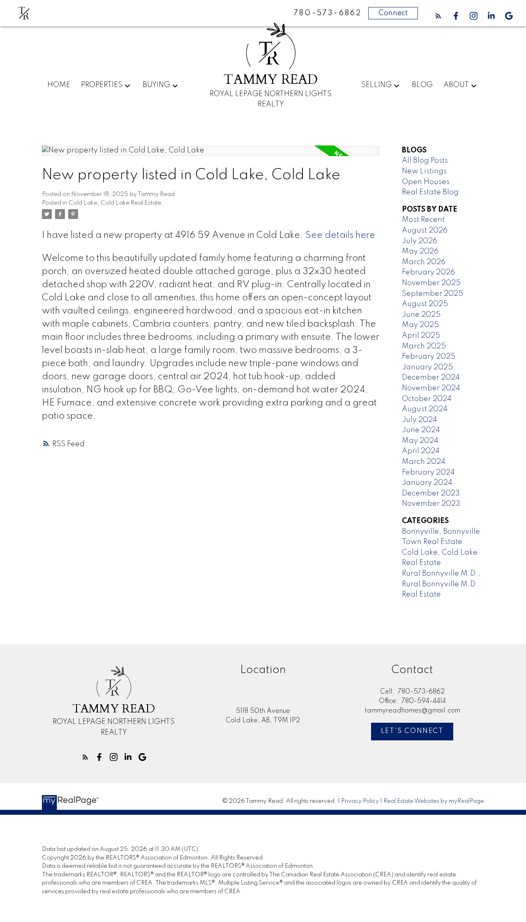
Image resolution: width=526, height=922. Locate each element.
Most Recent (423, 220)
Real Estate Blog (430, 192)
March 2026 (423, 262)
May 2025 (420, 325)
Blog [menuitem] (422, 85)
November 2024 (431, 388)
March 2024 (423, 462)
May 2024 (420, 441)
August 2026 (425, 230)
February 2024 (428, 472)
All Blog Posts (425, 160)
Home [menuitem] (58, 85)
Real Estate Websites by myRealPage (433, 801)
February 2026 (428, 272)
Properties (101, 85)
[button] (438, 16)
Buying (156, 85)
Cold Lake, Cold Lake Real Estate (115, 203)
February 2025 (428, 356)
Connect (393, 13)
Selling (376, 85)
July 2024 (419, 420)
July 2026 (419, 241)
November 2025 (431, 283)
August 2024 (425, 409)
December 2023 (431, 493)
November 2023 (431, 503)
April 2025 (421, 335)
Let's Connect (412, 731)
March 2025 (424, 346)
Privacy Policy (360, 801)
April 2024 (421, 451)
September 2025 (432, 293)
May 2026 (420, 251)
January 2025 (427, 367)
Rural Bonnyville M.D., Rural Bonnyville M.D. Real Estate (441, 584)
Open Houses (426, 182)
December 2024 (431, 377)
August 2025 (425, 304)
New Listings (424, 171)
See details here (340, 235)
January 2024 (427, 482)
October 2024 (427, 399)
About (456, 85)
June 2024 (421, 430)
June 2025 (421, 314)
